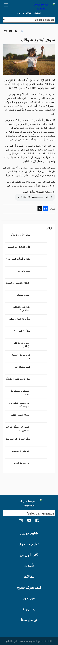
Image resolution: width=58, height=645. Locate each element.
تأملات (29, 565)
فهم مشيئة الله (22, 366)
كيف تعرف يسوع (29, 587)
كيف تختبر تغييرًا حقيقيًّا (18, 378)
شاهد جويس (29, 533)
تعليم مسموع (29, 543)
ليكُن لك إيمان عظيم (19, 318)
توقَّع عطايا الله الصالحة (18, 438)
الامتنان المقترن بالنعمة (18, 282)
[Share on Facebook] (45, 208)
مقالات (29, 576)
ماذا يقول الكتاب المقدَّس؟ (21, 308)
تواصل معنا (29, 619)
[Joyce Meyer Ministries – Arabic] (42, 5)
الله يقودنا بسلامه (21, 450)
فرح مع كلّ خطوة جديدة (21, 356)
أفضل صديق (23, 294)
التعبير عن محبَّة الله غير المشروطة (17, 428)
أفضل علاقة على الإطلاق (21, 344)
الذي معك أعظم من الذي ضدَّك (19, 404)
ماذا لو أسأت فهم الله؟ (18, 258)
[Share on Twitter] (39, 208)
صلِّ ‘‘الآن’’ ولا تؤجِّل (20, 234)
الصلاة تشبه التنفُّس (20, 414)
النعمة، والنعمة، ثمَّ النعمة (20, 392)
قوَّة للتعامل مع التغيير (18, 246)
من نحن (29, 597)
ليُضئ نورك (24, 270)
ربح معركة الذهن (21, 462)
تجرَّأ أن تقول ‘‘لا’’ (21, 330)
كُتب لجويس (29, 554)
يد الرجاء (29, 608)
